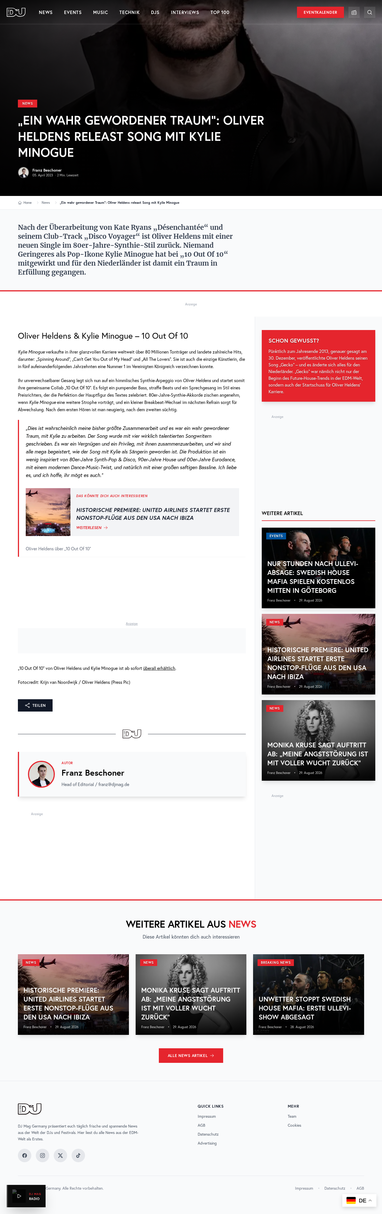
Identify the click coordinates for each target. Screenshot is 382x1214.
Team (292, 1116)
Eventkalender (320, 12)
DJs (155, 12)
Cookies (294, 1125)
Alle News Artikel (188, 1055)
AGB (201, 1125)
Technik (129, 12)
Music (100, 12)
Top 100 (220, 12)
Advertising (207, 1143)
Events (73, 12)
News (46, 12)
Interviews (185, 12)
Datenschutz (208, 1134)
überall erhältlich (159, 668)
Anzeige (191, 304)
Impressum (207, 1116)
